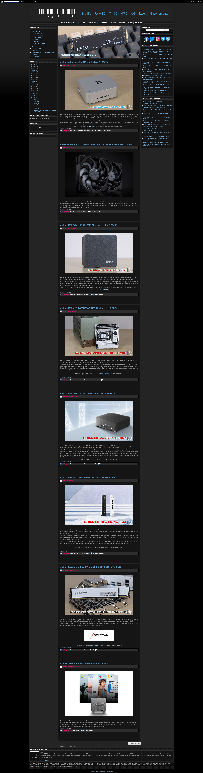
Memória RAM (89, 650)
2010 (33, 68)
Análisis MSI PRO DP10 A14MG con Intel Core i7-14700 (87, 477)
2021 (33, 88)
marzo (36, 103)
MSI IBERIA (104, 290)
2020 (33, 86)
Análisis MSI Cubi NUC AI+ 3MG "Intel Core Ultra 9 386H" (88, 225)
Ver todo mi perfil (44, 760)
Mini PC (93, 131)
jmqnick (112, 771)
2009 (33, 66)
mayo (35, 107)
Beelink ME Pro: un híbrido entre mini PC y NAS (83, 663)
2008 (33, 64)
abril (35, 105)
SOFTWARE (35, 55)
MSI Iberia (104, 459)
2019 (33, 85)
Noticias (73, 211)
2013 (33, 73)
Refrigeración (81, 211)
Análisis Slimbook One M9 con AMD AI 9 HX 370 (83, 62)
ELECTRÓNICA (36, 40)
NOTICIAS (35, 50)
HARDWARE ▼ (36, 42)
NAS (77, 730)
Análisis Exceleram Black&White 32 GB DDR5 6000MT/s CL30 (90, 567)
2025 (33, 95)
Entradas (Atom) (71, 746)
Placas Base (95, 380)
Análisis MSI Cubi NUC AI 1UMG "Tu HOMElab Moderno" (87, 393)
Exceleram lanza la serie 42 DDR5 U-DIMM (155, 91)
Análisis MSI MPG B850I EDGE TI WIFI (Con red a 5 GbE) (88, 308)
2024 (33, 94)
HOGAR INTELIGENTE (38, 44)
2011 (33, 70)
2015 (33, 77)
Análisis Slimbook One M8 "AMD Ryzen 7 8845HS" (157, 105)
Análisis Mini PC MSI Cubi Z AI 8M (153, 75)
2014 (33, 75)
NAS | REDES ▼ (36, 48)
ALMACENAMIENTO (38, 33)
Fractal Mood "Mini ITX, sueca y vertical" (154, 107)
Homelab (87, 131)
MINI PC (34, 46)
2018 (33, 83)
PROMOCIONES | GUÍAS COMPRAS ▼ (43, 52)
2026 (33, 97)
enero (35, 99)
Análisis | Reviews (76, 131)
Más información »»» (65, 128)
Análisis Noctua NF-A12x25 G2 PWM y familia (156, 85)
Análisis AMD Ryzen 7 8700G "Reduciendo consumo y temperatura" (155, 102)
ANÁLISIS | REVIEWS (38, 35)
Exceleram (95, 645)
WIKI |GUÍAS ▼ (36, 57)
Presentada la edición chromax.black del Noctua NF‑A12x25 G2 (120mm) (95, 144)
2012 (33, 72)
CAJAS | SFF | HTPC (37, 37)
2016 (33, 79)
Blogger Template (93, 771)
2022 (33, 90)
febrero (36, 101)
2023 (33, 92)
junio (35, 108)
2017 (33, 81)
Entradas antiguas (134, 743)
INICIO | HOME (36, 31)
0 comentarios (105, 131)
